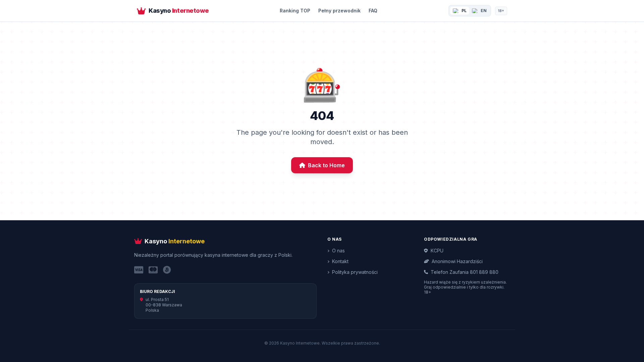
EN (484, 10)
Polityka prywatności (355, 272)
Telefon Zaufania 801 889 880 (464, 272)
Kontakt (340, 261)
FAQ (373, 10)
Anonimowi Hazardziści (457, 261)
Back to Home (326, 165)
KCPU (437, 250)
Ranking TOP (295, 10)
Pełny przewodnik (339, 10)
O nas (338, 250)
